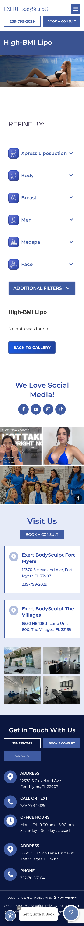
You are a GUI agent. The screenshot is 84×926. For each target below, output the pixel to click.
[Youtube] (36, 409)
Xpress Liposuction (44, 153)
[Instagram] (48, 409)
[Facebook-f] (23, 409)
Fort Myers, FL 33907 (39, 786)
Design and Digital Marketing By (29, 897)
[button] (48, 153)
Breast (28, 197)
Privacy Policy (56, 906)
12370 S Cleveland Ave (40, 781)
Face (27, 264)
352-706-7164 (32, 878)
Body (27, 175)
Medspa (30, 242)
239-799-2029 (34, 584)
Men (26, 220)
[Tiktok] (60, 409)
